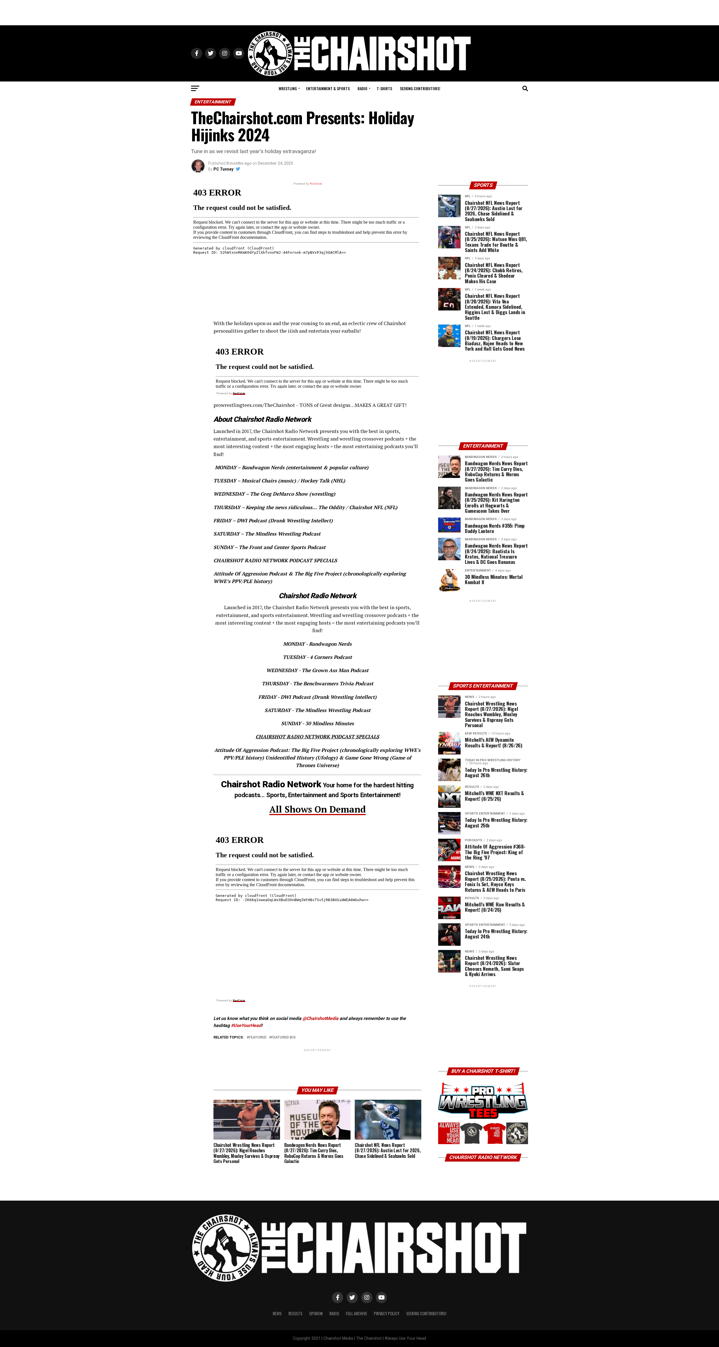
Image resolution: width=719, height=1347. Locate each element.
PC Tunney (223, 169)
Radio (362, 88)
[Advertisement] (359, 12)
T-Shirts (384, 88)
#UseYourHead (246, 1025)
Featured (257, 1037)
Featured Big (283, 1037)
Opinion (316, 1313)
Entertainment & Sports (328, 88)
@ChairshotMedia (320, 1018)
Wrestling (288, 88)
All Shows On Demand (317, 809)
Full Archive (356, 1313)
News (277, 1313)
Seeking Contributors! (420, 88)
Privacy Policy (386, 1313)
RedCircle (239, 393)
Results (295, 1313)
